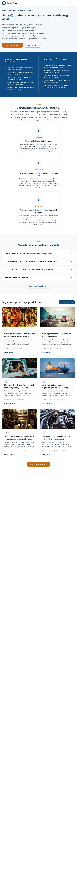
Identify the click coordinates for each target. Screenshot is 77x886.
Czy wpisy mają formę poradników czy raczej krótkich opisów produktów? (32, 261)
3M (6, 330)
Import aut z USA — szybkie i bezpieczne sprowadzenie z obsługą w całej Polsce (56, 387)
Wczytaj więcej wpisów (37, 464)
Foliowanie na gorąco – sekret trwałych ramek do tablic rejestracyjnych (19, 335)
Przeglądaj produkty (11, 45)
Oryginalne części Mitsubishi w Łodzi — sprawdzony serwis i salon (56, 437)
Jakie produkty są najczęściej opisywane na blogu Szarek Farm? (28, 253)
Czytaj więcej (8, 352)
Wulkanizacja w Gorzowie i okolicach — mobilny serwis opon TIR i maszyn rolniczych (19, 439)
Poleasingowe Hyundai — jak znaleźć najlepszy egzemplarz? (56, 335)
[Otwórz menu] (73, 3)
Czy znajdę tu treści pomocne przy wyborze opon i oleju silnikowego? (30, 269)
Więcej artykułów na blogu (37, 286)
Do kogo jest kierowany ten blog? (17, 277)
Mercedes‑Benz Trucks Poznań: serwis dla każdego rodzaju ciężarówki (19, 386)
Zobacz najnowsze (65, 302)
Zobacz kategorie (32, 45)
